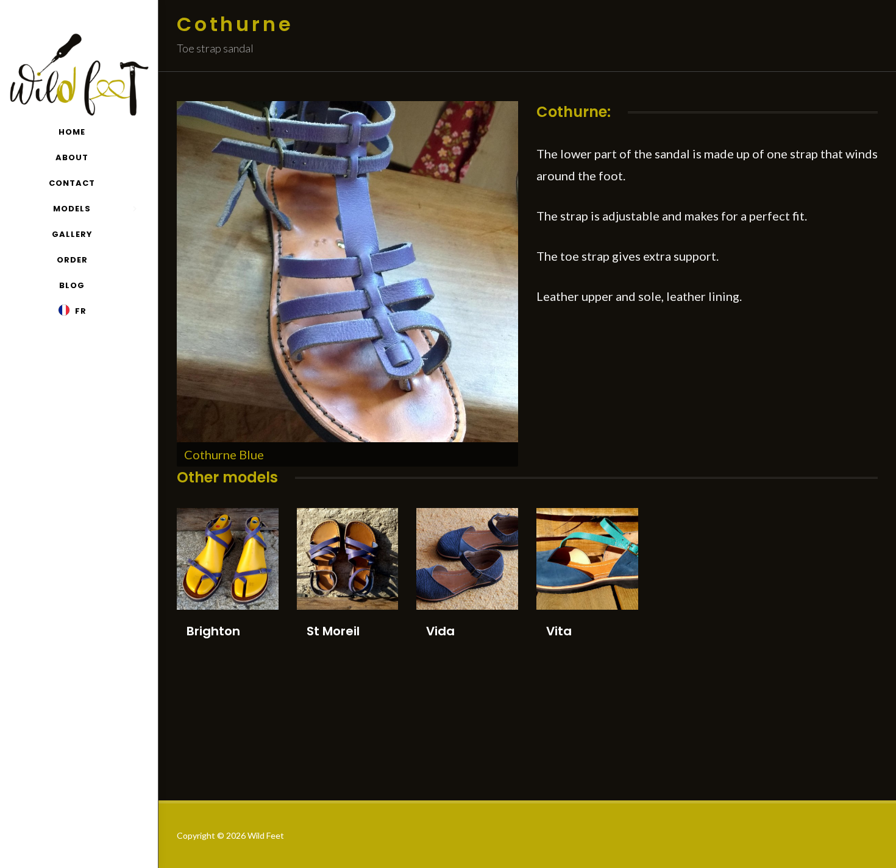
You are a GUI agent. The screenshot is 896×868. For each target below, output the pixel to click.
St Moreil (333, 631)
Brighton (213, 631)
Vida (440, 631)
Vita (559, 631)
